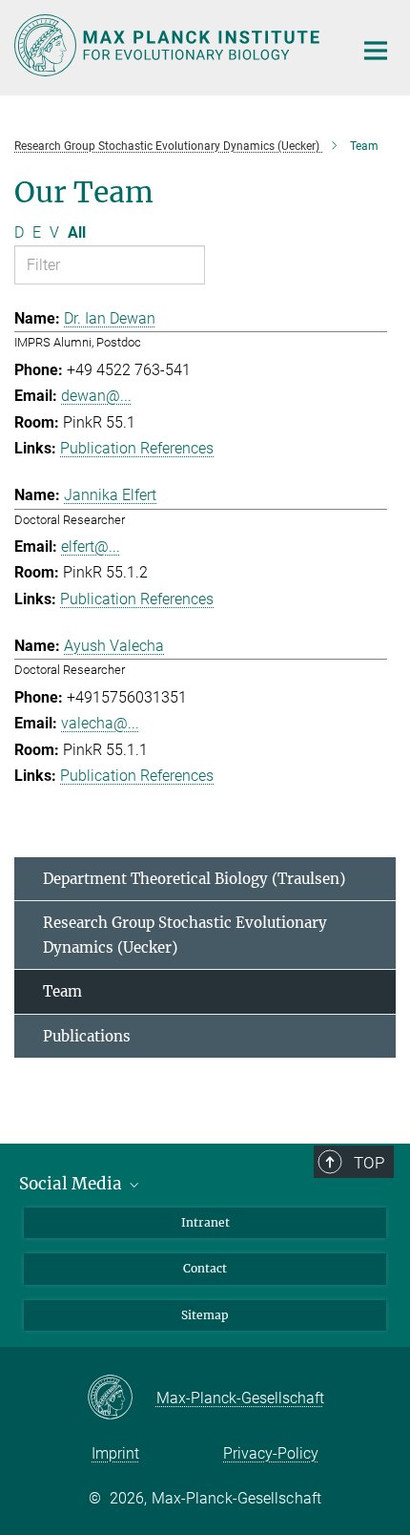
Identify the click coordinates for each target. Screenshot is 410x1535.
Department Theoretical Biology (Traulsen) (194, 879)
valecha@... (100, 723)
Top (369, 1162)
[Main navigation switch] (376, 51)
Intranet (205, 1222)
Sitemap (205, 1315)
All (77, 232)
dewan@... (96, 396)
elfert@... (90, 546)
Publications (87, 1036)
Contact (205, 1268)
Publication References (137, 448)
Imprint (115, 1453)
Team (62, 991)
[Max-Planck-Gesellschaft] (121, 1398)
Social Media (72, 1183)
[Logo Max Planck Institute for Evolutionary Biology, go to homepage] (169, 45)
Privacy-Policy (270, 1453)
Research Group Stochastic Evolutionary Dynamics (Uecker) (185, 935)
